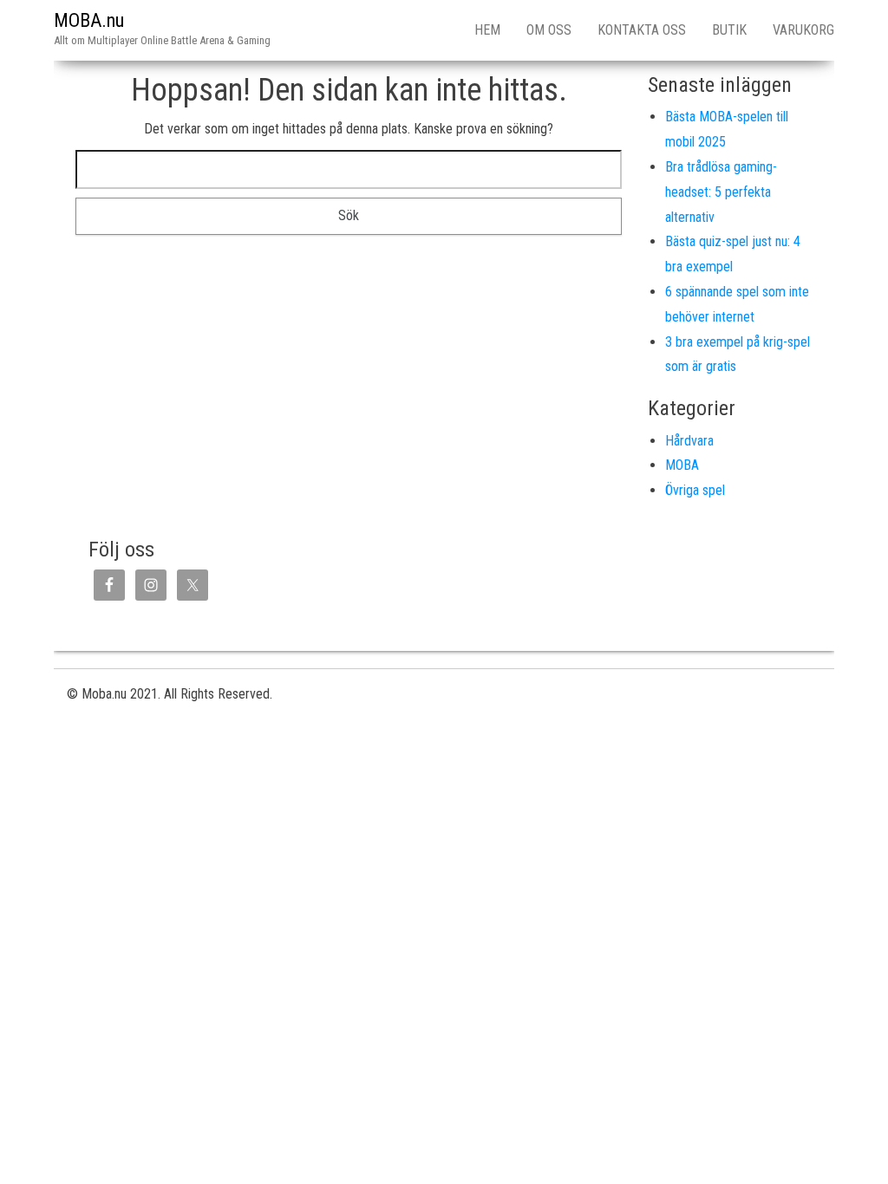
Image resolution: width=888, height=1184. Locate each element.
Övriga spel (695, 490)
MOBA (682, 465)
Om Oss (548, 30)
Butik (729, 30)
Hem (487, 30)
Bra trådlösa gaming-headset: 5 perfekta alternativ (721, 192)
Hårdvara (689, 441)
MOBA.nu (89, 20)
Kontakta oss (641, 30)
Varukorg (803, 30)
